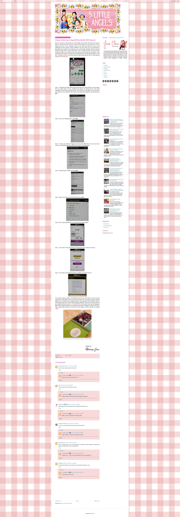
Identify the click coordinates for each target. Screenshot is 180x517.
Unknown (60, 463)
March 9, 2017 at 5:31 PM (71, 366)
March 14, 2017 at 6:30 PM (77, 375)
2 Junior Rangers (108, 225)
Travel (105, 75)
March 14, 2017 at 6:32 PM (77, 432)
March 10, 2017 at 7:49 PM (73, 404)
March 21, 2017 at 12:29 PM (69, 463)
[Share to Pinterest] (71, 355)
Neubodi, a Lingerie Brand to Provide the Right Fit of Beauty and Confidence (116, 120)
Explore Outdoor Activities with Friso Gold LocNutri (116, 130)
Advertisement (107, 67)
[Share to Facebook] (69, 355)
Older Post (96, 500)
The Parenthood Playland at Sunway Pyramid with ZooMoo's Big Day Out (116, 169)
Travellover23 (61, 366)
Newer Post (58, 500)
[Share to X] (68, 355)
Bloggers (61, 357)
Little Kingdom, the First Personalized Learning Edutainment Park (115, 210)
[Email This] (65, 355)
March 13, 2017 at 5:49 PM (70, 442)
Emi (59, 385)
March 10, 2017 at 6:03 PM (67, 385)
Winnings (106, 77)
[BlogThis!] (67, 355)
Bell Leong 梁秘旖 (62, 404)
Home (77, 500)
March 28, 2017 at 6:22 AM (77, 472)
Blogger (92, 513)
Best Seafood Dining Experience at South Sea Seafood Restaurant (115, 160)
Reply (59, 369)
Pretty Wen (106, 227)
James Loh (106, 223)
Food (105, 72)
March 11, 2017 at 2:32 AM (72, 423)
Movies (105, 73)
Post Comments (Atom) (66, 503)
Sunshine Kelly (62, 423)
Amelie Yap (61, 442)
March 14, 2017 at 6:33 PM (77, 453)
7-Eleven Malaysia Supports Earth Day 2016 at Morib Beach (117, 190)
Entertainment (107, 70)
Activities (106, 65)
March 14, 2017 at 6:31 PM (77, 394)
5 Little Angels (65, 375)
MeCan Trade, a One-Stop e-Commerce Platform (116, 149)
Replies (61, 372)
